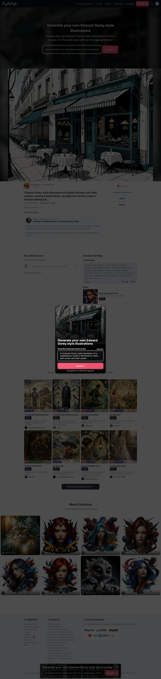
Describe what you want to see (72, 349)
